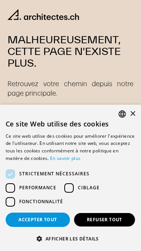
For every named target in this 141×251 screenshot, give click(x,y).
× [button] (132, 114)
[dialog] (70, 178)
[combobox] (122, 114)
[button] (70, 238)
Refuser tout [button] (104, 219)
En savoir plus (65, 158)
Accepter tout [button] (37, 219)
